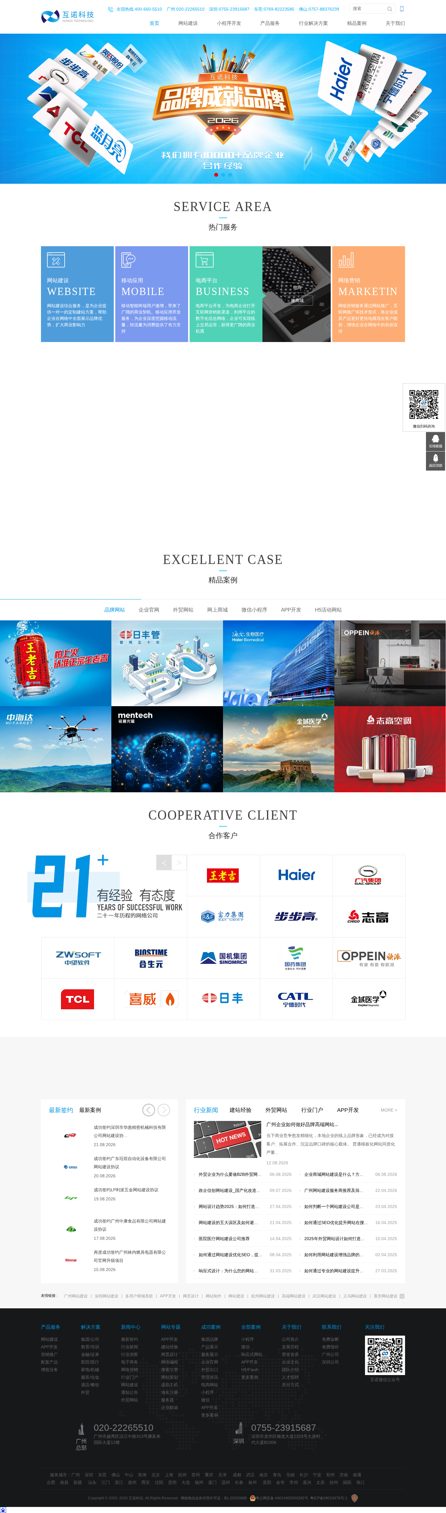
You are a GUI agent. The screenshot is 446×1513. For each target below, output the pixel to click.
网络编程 (169, 1362)
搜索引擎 (169, 1369)
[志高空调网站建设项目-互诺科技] (390, 749)
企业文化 (290, 1362)
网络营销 (129, 1369)
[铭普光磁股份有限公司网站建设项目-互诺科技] (167, 749)
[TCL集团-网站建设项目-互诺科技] (78, 999)
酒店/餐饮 (90, 1384)
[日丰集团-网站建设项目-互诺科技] (223, 999)
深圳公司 (330, 1362)
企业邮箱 (169, 1407)
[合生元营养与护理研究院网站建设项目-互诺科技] (150, 958)
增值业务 (49, 1369)
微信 (205, 1399)
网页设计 (191, 1296)
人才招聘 (290, 1377)
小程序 (207, 1392)
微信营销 (371, 313)
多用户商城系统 (139, 1296)
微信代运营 (371, 274)
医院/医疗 (90, 1362)
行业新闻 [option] (206, 1110)
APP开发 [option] (348, 1110)
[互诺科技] (67, 16)
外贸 (85, 1392)
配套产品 (49, 1362)
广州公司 (330, 1354)
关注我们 (374, 1327)
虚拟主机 (169, 1384)
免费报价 (330, 1346)
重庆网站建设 (385, 1296)
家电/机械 (90, 1369)
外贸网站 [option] (276, 1110)
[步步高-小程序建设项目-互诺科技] (296, 916)
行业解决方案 (313, 23)
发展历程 (290, 1346)
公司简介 (290, 1339)
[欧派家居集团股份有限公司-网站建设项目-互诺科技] (369, 958)
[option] (223, 108)
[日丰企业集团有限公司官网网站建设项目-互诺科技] (167, 663)
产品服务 (270, 23)
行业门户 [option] (312, 1110)
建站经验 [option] (241, 1110)
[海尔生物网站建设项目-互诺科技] (278, 663)
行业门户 (129, 1377)
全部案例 (251, 1327)
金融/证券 (90, 1354)
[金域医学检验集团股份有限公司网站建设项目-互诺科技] (278, 749)
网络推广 (371, 287)
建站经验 (169, 1346)
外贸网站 (129, 1399)
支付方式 (290, 1384)
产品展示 (209, 1346)
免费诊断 (330, 1339)
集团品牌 (209, 1339)
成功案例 (211, 1327)
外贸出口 (209, 1369)
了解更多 (223, 528)
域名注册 (169, 1392)
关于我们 (395, 23)
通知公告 (129, 1392)
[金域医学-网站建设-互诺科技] (369, 999)
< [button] (164, 862)
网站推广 (371, 300)
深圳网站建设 (106, 1296)
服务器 (167, 1399)
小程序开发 (229, 23)
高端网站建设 (294, 1296)
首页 (154, 23)
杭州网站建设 (263, 1296)
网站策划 (169, 1377)
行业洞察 (129, 1354)
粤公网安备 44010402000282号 (282, 1498)
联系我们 (331, 1327)
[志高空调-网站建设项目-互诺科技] (369, 916)
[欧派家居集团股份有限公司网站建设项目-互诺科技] (390, 663)
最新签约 (129, 1339)
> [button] (179, 862)
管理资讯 (209, 1377)
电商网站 (209, 1384)
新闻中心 (130, 1327)
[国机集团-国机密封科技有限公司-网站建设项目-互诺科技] (223, 958)
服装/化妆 (90, 1377)
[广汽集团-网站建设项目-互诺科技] (369, 875)
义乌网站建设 (355, 1296)
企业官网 (209, 1362)
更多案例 (209, 1415)
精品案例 (357, 23)
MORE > (389, 1110)
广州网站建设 (76, 1296)
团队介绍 (290, 1369)
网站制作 (213, 1296)
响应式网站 (251, 1354)
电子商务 (129, 1362)
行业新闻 (129, 1346)
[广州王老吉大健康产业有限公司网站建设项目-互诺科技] (55, 663)
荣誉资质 (290, 1354)
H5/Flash (249, 1369)
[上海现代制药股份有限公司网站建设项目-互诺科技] (296, 958)
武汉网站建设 (324, 1296)
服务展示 (209, 1354)
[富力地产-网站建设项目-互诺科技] (223, 916)
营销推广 (49, 1354)
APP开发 (168, 1296)
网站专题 (171, 1327)
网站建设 (188, 23)
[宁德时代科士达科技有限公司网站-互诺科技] (296, 999)
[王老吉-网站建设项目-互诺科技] (223, 875)
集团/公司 (90, 1339)
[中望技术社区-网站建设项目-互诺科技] (78, 958)
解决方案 (90, 1327)
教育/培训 (90, 1346)
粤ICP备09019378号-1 (328, 1498)
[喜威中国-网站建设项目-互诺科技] (150, 999)
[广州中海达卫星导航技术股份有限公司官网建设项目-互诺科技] (55, 749)
